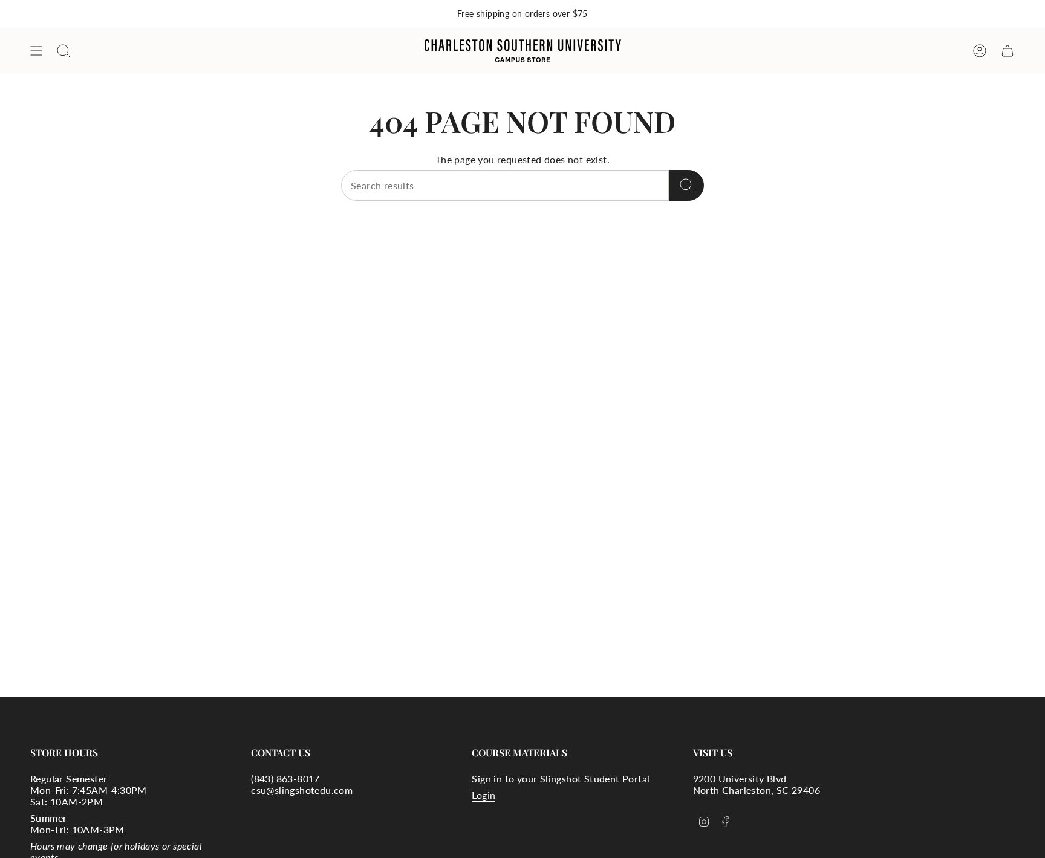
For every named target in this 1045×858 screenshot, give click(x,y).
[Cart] (1007, 51)
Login (483, 795)
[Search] (686, 185)
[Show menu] (36, 51)
